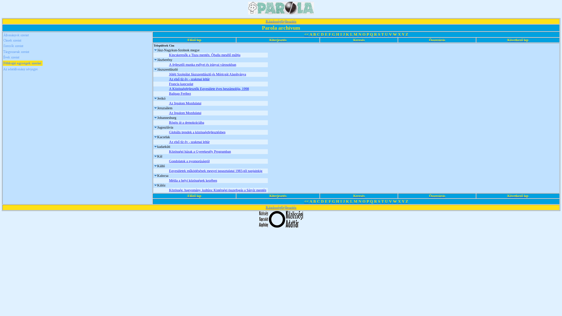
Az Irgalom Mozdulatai (185, 103)
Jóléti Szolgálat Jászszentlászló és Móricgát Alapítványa (207, 74)
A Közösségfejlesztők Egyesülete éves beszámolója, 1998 (209, 89)
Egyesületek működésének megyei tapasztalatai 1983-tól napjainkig (215, 171)
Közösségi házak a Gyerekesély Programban (200, 151)
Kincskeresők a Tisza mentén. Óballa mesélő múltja (204, 55)
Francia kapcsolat (181, 84)
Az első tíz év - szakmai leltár (189, 79)
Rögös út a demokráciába (186, 122)
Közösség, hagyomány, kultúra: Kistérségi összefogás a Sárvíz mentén (217, 190)
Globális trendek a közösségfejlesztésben (197, 132)
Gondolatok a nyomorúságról (189, 161)
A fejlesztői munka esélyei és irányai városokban (202, 64)
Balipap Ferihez (180, 93)
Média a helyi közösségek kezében (193, 180)
